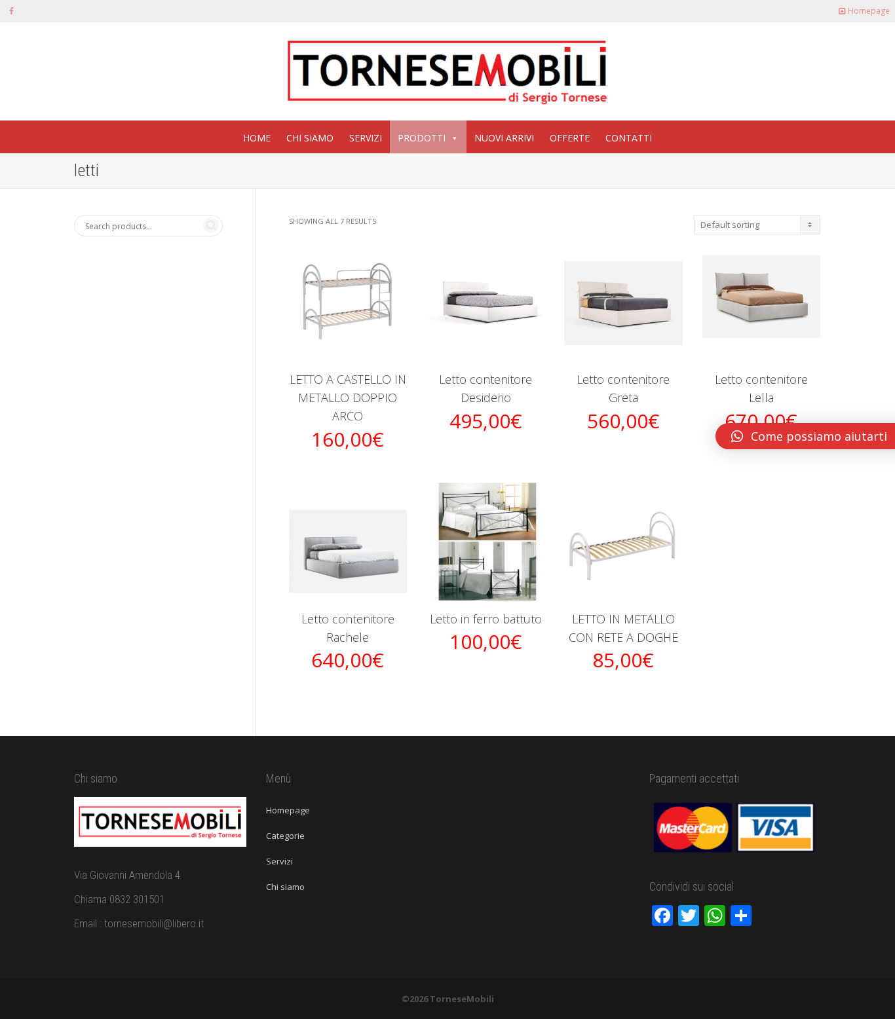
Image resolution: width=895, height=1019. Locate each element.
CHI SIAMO (309, 138)
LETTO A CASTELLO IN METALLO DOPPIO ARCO (348, 397)
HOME (257, 138)
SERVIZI (365, 138)
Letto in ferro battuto (486, 619)
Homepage (868, 10)
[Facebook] (11, 11)
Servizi (279, 861)
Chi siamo (285, 887)
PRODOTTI (422, 138)
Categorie (285, 836)
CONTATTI (628, 138)
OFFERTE (570, 138)
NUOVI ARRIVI (504, 138)
